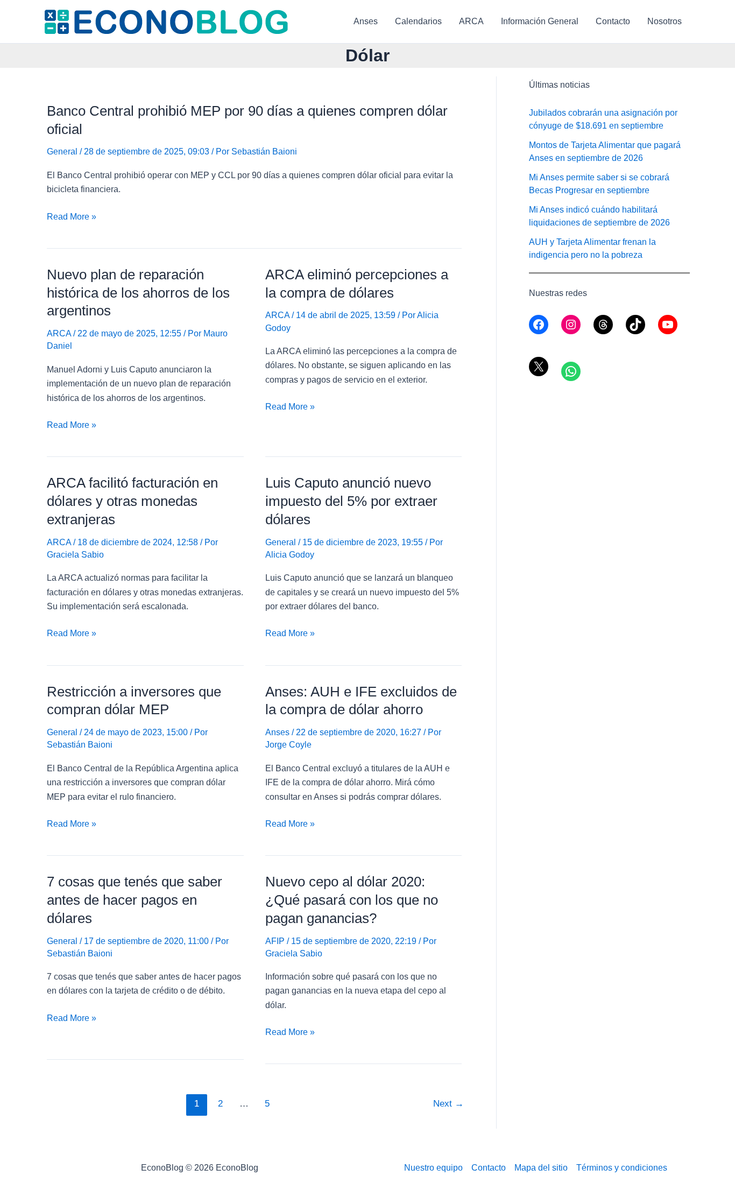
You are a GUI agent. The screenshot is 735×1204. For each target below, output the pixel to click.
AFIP (275, 941)
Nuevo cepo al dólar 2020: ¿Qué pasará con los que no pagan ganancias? (351, 900)
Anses (366, 21)
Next (448, 1104)
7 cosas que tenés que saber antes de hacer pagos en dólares (134, 900)
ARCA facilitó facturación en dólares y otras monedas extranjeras (132, 501)
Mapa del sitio (541, 1167)
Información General (539, 21)
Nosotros (664, 21)
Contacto (613, 21)
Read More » (71, 218)
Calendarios (418, 21)
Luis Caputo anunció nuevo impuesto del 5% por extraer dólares (351, 501)
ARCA (471, 21)
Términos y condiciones (621, 1167)
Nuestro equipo (433, 1167)
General (62, 151)
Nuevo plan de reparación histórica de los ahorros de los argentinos (138, 292)
